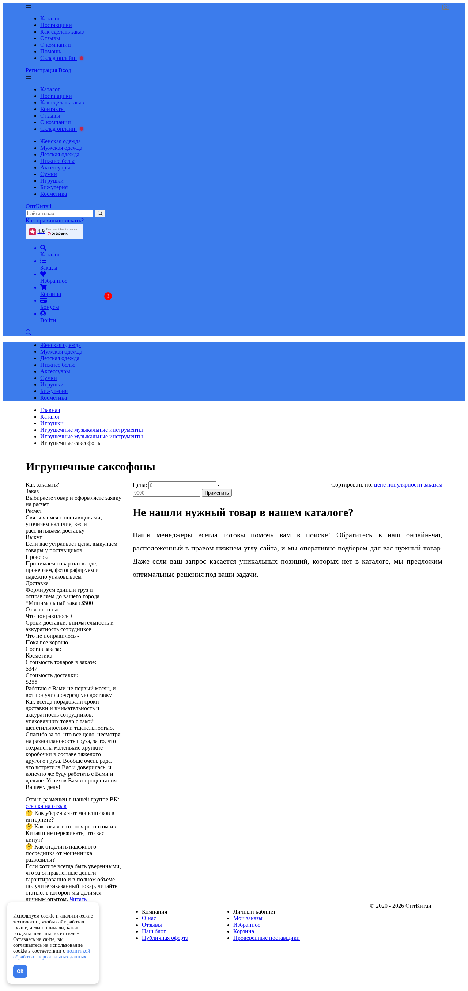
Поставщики (56, 25)
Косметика (53, 194)
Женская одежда (60, 141)
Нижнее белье (57, 161)
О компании (55, 45)
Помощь (50, 51)
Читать (78, 899)
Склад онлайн (58, 58)
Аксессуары (55, 167)
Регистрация (41, 70)
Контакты (52, 109)
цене (380, 484)
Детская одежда (59, 154)
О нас (149, 918)
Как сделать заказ (62, 31)
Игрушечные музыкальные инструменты (91, 436)
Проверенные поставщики (266, 938)
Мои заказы (248, 918)
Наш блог (154, 931)
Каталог (50, 18)
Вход (64, 70)
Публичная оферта (165, 938)
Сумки (48, 174)
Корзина (243, 931)
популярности (404, 484)
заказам (433, 484)
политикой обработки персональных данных (51, 954)
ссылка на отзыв (46, 806)
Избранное (246, 925)
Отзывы (50, 38)
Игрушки (52, 181)
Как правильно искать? (55, 220)
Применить (217, 493)
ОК (20, 971)
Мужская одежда (61, 148)
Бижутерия (54, 187)
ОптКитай (39, 206)
